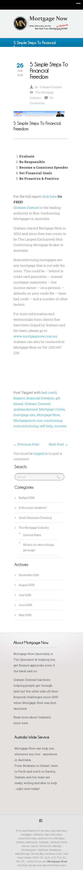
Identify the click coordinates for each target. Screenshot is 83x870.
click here (49, 196)
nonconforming (26, 426)
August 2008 (27, 585)
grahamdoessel (26, 409)
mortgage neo (24, 415)
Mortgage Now (48, 415)
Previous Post (26, 444)
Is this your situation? (33, 508)
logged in (41, 453)
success (60, 426)
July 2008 (25, 595)
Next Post (58, 444)
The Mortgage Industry (34, 527)
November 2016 (29, 575)
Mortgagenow (24, 420)
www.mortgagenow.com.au (35, 336)
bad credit (49, 392)
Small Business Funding (35, 518)
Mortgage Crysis (52, 409)
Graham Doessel (51, 87)
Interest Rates (32, 535)
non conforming (49, 420)
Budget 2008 (27, 498)
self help (46, 426)
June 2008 (25, 605)
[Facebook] (40, 820)
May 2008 (25, 615)
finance (19, 398)
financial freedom (40, 398)
